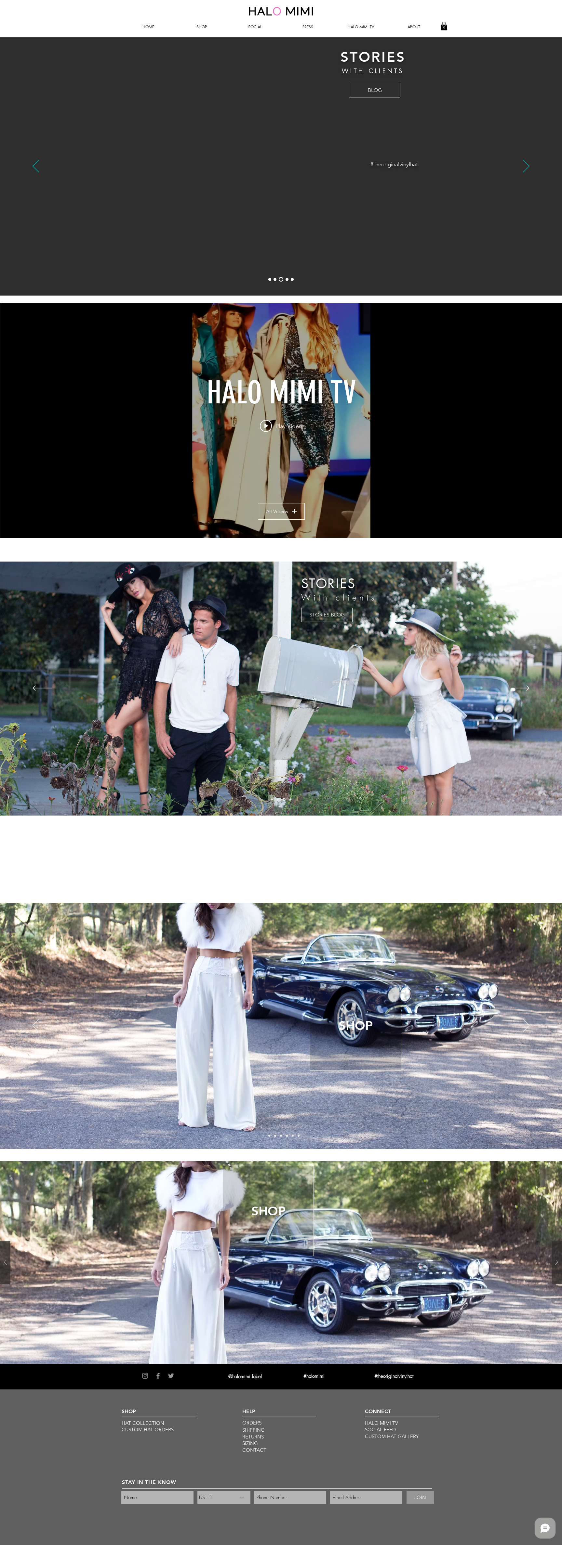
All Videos (277, 511)
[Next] (526, 166)
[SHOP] (278, 799)
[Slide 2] (269, 1136)
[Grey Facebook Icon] (158, 1376)
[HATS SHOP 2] (275, 279)
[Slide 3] (275, 1136)
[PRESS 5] (292, 279)
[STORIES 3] (281, 279)
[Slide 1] (263, 1136)
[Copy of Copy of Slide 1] (287, 1136)
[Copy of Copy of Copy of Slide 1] (299, 1136)
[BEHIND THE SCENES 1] (269, 279)
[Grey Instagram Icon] (145, 1376)
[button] (201, 26)
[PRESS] (289, 799)
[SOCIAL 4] (287, 279)
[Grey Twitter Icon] (171, 1376)
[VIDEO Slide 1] (272, 799)
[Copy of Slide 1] (281, 1136)
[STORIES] (284, 799)
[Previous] (36, 166)
